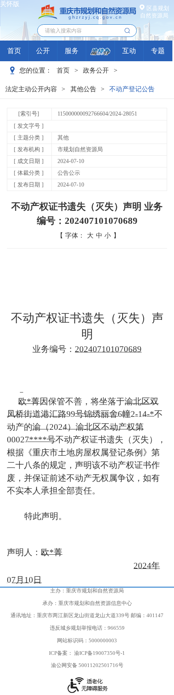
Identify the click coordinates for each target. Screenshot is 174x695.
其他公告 (83, 89)
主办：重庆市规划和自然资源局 (87, 591)
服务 (72, 51)
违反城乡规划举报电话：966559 (87, 628)
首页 (14, 51)
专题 (158, 51)
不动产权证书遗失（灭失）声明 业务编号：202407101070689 (87, 213)
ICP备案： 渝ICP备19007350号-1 (87, 653)
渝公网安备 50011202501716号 (87, 665)
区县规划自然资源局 (154, 12)
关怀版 (9, 3)
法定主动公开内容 (31, 89)
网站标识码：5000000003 (87, 641)
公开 (43, 51)
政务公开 (96, 70)
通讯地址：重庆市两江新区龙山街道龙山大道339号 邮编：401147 (87, 615)
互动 (129, 51)
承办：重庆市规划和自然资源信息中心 (87, 603)
